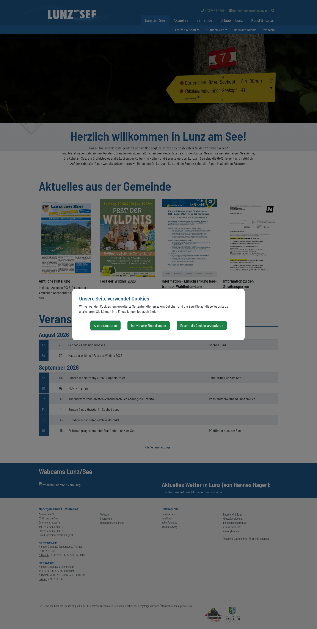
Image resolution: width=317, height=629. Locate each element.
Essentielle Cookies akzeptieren (201, 325)
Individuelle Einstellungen (148, 325)
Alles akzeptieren (105, 325)
